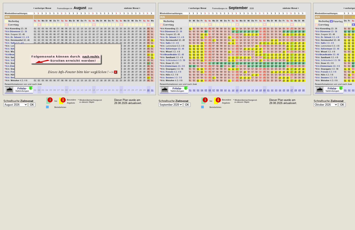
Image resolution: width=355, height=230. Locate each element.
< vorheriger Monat (42, 8)
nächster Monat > (132, 8)
